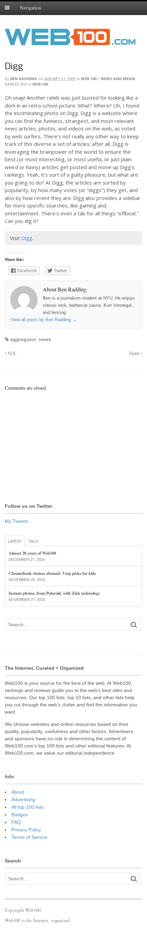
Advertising (23, 799)
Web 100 (88, 78)
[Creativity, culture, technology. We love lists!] (70, 41)
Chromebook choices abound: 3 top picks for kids (52, 573)
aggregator (23, 339)
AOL (11, 353)
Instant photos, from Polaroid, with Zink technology (54, 593)
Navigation (30, 7)
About (17, 792)
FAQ (16, 822)
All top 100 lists (27, 807)
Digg (14, 67)
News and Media (118, 78)
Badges (19, 814)
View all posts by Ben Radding (43, 319)
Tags (33, 541)
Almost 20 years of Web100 (32, 553)
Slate (135, 353)
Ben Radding (23, 78)
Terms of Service (29, 837)
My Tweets (16, 521)
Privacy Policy (26, 829)
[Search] (134, 625)
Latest (15, 541)
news (45, 339)
